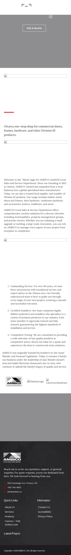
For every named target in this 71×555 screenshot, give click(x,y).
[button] (50, 17)
